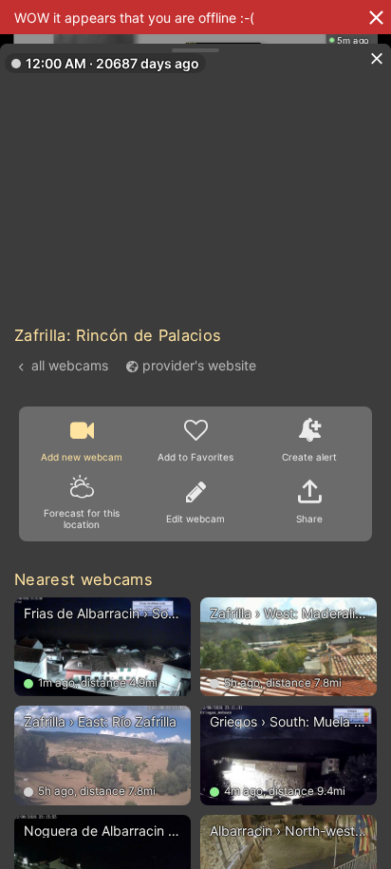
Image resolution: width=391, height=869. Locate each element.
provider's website (199, 365)
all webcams (69, 365)
